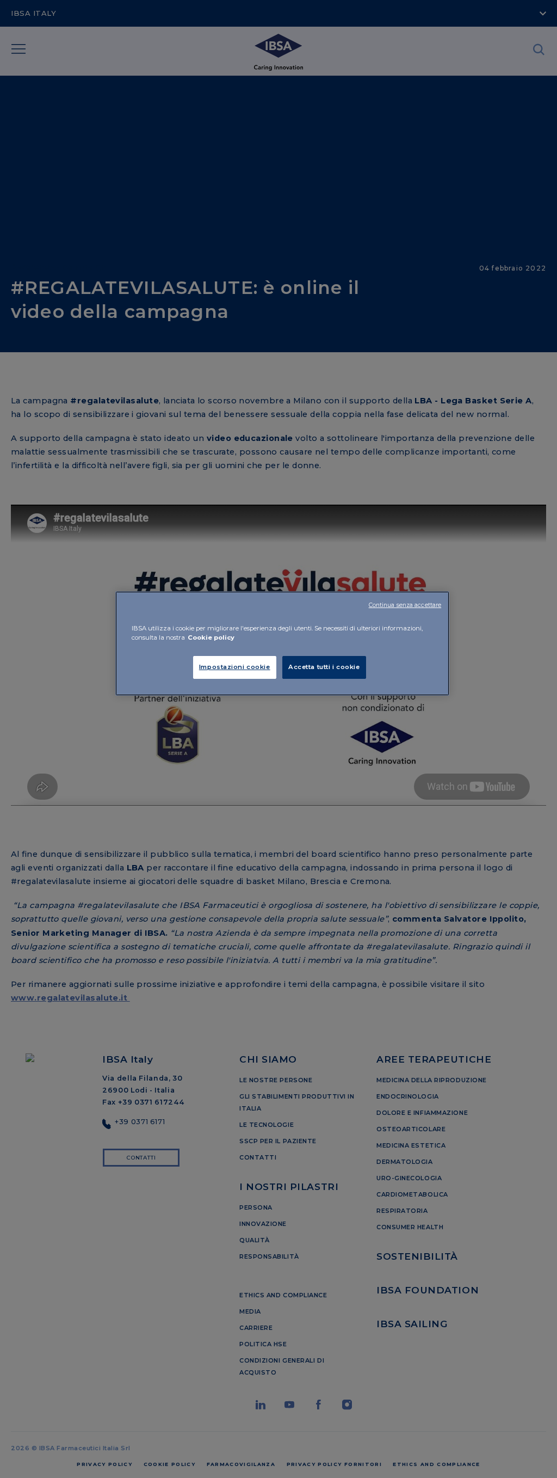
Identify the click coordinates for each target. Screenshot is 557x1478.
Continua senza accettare (405, 605)
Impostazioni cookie (234, 667)
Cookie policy (211, 637)
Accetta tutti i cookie (324, 667)
